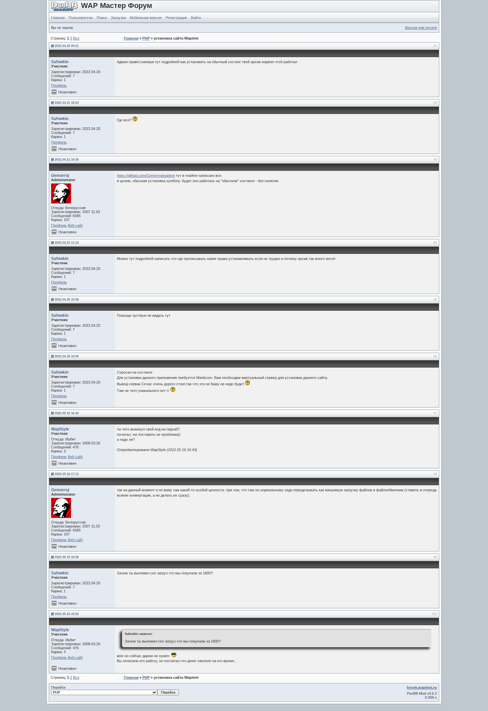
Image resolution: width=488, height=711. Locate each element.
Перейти (58, 687)
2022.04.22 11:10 (67, 242)
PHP (146, 38)
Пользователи (81, 18)
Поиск (102, 18)
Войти (196, 18)
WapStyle (60, 429)
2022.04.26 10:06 (67, 299)
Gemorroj (60, 175)
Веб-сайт (75, 225)
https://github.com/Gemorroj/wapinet (146, 176)
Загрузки (118, 18)
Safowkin (59, 61)
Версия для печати (421, 28)
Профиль (59, 85)
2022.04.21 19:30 (67, 159)
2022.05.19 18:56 (67, 557)
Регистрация (176, 18)
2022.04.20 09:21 (67, 46)
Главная (58, 18)
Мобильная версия (146, 18)
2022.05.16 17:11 (67, 474)
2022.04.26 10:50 (67, 356)
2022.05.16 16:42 (67, 413)
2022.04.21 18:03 (67, 102)
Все (76, 38)
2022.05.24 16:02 (67, 614)
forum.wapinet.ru (422, 687)
